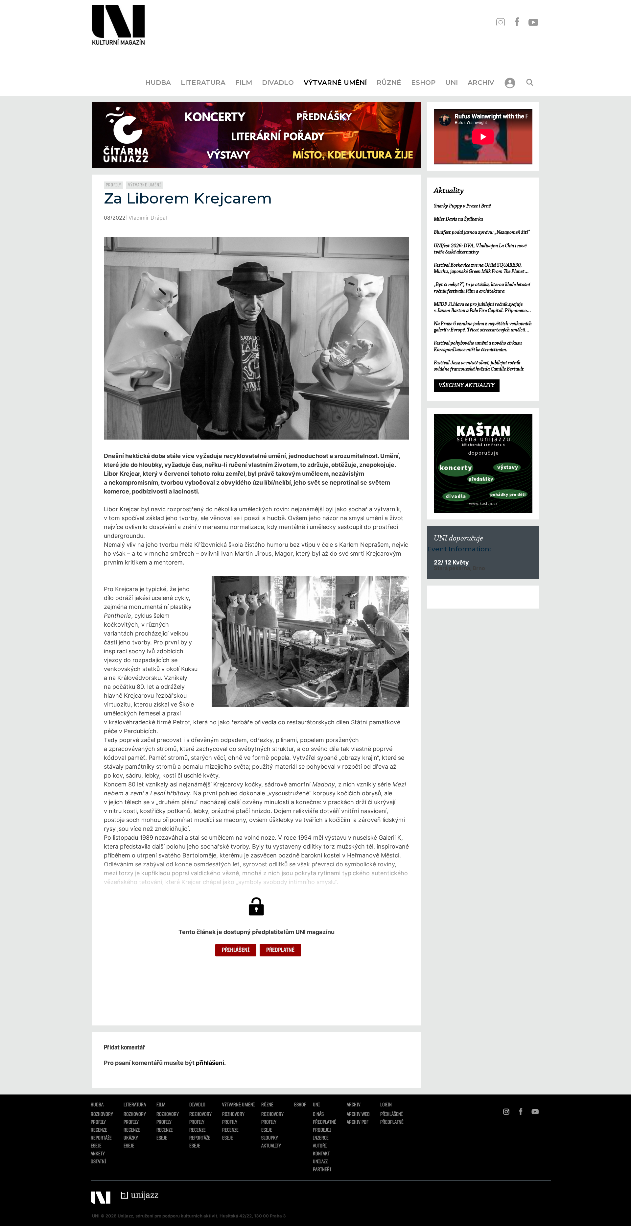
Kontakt (321, 1154)
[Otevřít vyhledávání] (530, 82)
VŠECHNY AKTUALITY (467, 386)
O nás (318, 1114)
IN (500, 22)
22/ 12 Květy (451, 562)
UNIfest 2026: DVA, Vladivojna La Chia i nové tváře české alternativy (480, 249)
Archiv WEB (358, 1114)
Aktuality (449, 191)
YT (533, 22)
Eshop (423, 82)
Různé (389, 82)
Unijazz (320, 1162)
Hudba (158, 82)
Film (243, 82)
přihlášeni (210, 1062)
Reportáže (101, 1138)
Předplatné (280, 950)
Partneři (322, 1169)
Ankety (98, 1154)
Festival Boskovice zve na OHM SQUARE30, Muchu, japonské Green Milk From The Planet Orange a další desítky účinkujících (479, 269)
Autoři (320, 1146)
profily (131, 1122)
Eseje (96, 1146)
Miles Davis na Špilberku (458, 219)
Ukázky (131, 1138)
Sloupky (269, 1138)
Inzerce (321, 1138)
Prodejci (322, 1130)
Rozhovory (102, 1114)
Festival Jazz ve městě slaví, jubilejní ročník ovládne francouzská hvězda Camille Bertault (479, 366)
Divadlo (278, 82)
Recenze (99, 1130)
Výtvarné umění (335, 82)
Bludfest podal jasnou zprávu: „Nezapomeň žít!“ (482, 232)
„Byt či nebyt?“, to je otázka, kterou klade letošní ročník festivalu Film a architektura (482, 288)
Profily (113, 185)
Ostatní (98, 1162)
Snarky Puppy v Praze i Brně (462, 206)
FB (517, 22)
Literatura (203, 82)
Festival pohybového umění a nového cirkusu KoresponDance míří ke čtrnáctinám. (478, 346)
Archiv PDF (357, 1122)
